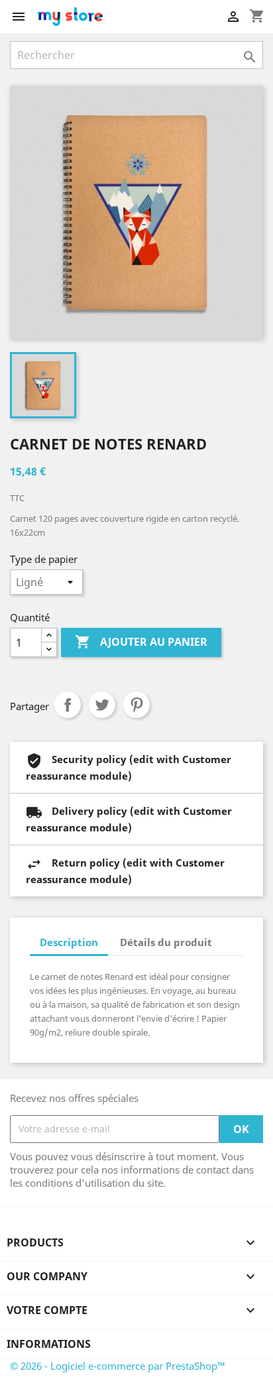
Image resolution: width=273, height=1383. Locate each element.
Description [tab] (69, 942)
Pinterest (136, 705)
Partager (67, 705)
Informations (49, 1344)
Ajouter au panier (141, 642)
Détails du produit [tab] (166, 942)
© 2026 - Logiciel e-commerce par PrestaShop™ (117, 1365)
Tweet (102, 705)
